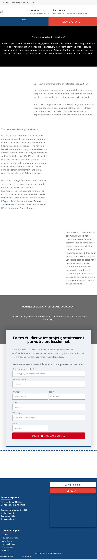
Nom (51, 391)
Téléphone (17, 413)
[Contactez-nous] (54, 7)
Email (15, 402)
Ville (14, 423)
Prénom (16, 391)
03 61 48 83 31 (59, 13)
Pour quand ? (19, 379)
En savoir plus (11, 530)
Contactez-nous (59, 10)
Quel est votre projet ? (23, 369)
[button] (25, 23)
